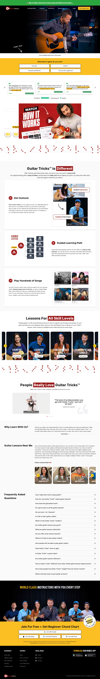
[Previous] (5, 345)
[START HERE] (14, 252)
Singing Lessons (8, 666)
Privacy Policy (33, 643)
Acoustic (34, 66)
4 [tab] (53, 416)
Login (74, 8)
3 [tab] (51, 416)
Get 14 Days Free (84, 8)
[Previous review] (5, 87)
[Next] (94, 345)
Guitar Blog (7, 655)
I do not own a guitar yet (66, 70)
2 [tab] (49, 416)
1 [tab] (47, 416)
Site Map (6, 663)
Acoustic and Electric (34, 70)
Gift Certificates (8, 660)
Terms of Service (70, 641)
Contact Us (23, 666)
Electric (65, 66)
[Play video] (50, 121)
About (21, 655)
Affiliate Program (8, 658)
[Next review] (95, 87)
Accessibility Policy (25, 663)
